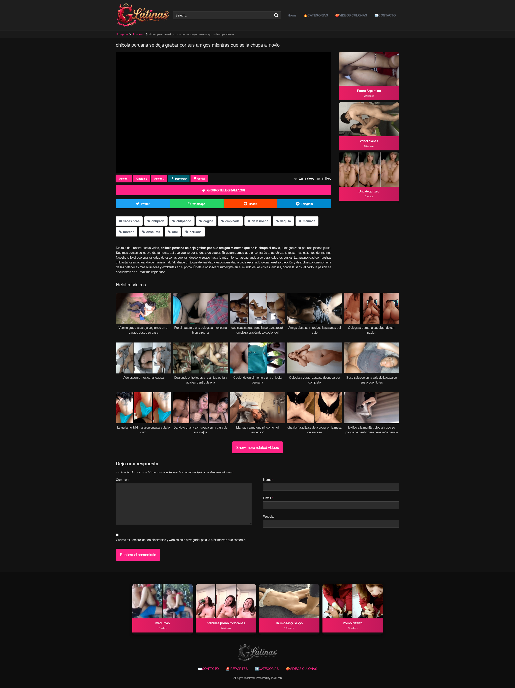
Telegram (307, 204)
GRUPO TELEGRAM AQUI (226, 190)
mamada (308, 221)
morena (128, 231)
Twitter (145, 204)
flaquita (285, 221)
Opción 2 (141, 178)
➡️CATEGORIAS (267, 668)
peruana (195, 231)
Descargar (181, 178)
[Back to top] (504, 675)
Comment (122, 479)
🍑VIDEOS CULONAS (351, 15)
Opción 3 (159, 178)
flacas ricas (138, 34)
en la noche (259, 221)
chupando (183, 221)
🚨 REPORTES (237, 668)
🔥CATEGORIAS (316, 15)
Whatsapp (198, 204)
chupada (157, 221)
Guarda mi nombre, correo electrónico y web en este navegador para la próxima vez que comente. (181, 539)
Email (268, 498)
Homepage (122, 34)
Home (292, 15)
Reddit (253, 204)
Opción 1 (124, 178)
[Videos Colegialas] (143, 15)
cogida (208, 221)
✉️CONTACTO (385, 15)
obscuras (153, 231)
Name (268, 479)
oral (174, 231)
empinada (232, 221)
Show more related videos (257, 447)
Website (268, 516)
